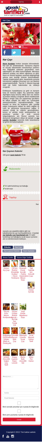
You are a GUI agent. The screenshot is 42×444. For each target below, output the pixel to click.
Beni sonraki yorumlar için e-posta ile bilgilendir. (21, 407)
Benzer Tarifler (8, 257)
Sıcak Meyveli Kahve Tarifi (31, 338)
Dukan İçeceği (31, 291)
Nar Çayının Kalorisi (11, 251)
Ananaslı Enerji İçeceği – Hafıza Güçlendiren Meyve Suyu (24, 274)
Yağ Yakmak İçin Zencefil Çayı (31, 272)
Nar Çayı (18, 247)
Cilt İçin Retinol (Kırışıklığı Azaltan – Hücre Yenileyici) (15, 273)
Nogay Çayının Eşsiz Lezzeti (15, 360)
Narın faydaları (28, 251)
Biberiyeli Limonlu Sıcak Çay (23, 338)
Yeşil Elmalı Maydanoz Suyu (23, 314)
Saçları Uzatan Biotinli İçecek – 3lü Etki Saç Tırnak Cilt (14, 318)
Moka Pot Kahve (31, 359)
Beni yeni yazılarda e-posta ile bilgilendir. (18, 415)
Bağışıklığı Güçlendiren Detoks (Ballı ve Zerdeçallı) (7, 339)
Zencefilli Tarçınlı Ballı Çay (14, 338)
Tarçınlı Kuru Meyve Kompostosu (7, 314)
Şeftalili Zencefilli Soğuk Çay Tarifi (6, 361)
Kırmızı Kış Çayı (6, 269)
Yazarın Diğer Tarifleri (24, 257)
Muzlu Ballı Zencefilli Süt (22, 360)
